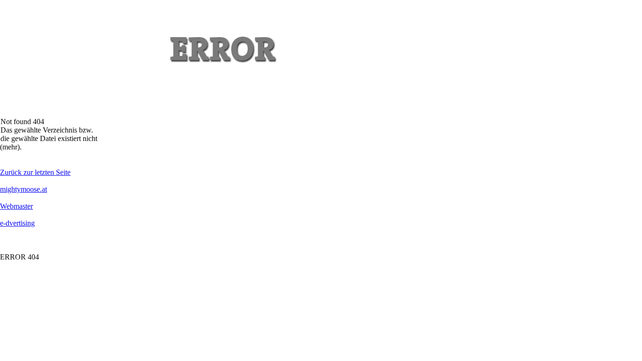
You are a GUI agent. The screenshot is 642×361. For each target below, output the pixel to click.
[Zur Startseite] (57, 115)
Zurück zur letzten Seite (35, 172)
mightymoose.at (23, 189)
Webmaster (16, 206)
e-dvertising (17, 223)
